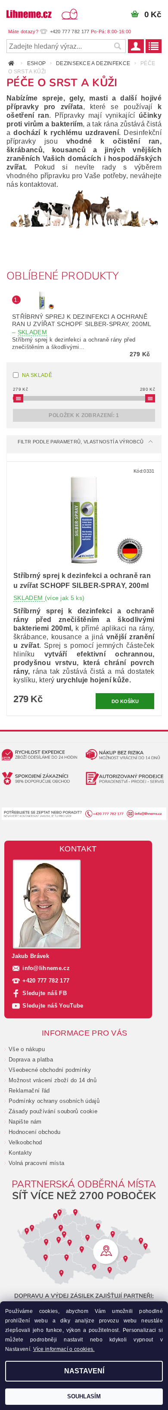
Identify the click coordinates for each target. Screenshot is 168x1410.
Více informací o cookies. (64, 1349)
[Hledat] (117, 46)
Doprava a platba (31, 1059)
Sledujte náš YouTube (52, 1005)
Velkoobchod (25, 1142)
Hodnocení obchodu (34, 1132)
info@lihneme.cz (46, 968)
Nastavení (84, 1371)
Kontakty (20, 1152)
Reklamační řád (29, 1090)
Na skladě (37, 375)
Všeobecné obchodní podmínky (50, 1070)
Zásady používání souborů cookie (53, 1111)
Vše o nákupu (27, 1049)
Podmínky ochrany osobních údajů (54, 1101)
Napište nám (25, 1121)
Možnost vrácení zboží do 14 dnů (52, 1080)
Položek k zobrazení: (84, 415)
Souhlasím (84, 1396)
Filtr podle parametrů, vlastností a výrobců (81, 441)
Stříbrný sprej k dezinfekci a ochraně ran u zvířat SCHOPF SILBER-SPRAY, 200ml (81, 324)
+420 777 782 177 (45, 980)
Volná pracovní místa (36, 1163)
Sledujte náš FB (44, 993)
